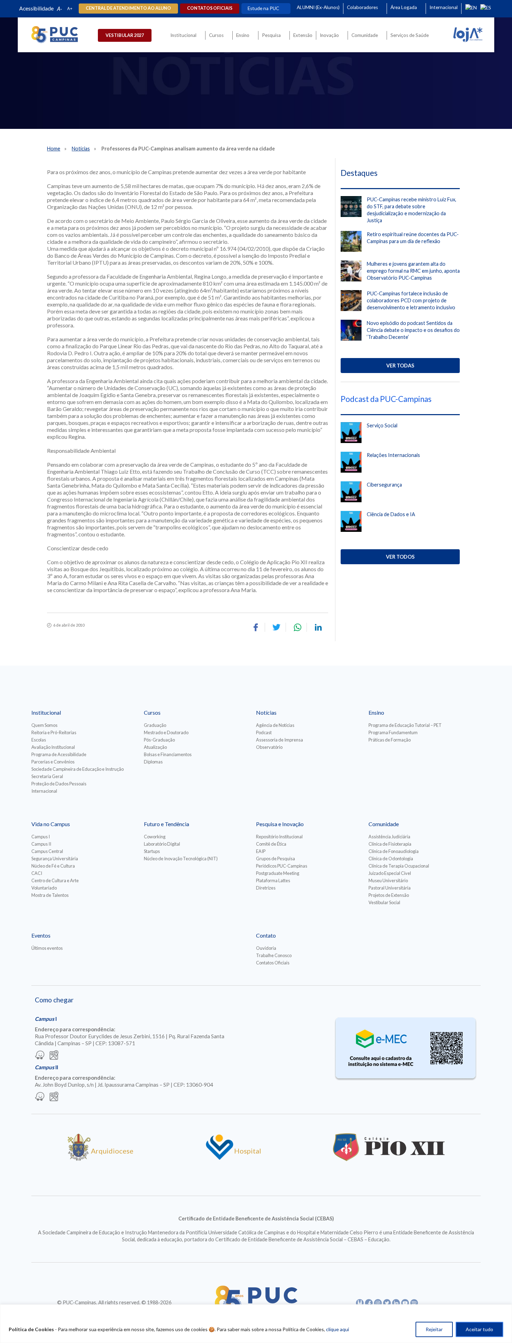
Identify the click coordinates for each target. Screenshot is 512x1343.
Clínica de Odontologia (391, 858)
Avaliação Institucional (53, 747)
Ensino (242, 35)
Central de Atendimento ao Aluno (128, 8)
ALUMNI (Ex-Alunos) (318, 7)
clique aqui (337, 1329)
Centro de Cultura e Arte (55, 880)
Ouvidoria (266, 948)
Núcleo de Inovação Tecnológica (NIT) (181, 858)
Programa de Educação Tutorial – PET (405, 725)
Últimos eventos (47, 948)
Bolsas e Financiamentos (168, 754)
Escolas (38, 740)
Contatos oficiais (209, 8)
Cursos (216, 35)
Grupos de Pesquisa (275, 858)
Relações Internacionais (393, 455)
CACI (36, 873)
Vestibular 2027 (125, 35)
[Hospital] (219, 1158)
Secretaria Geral (47, 776)
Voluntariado (44, 888)
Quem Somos (44, 725)
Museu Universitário (388, 880)
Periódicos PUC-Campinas (281, 866)
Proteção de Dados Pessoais (58, 783)
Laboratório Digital (162, 844)
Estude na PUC (263, 8)
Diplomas (153, 761)
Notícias (81, 149)
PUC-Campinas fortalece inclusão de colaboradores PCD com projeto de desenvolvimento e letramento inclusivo (411, 300)
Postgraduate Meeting (277, 873)
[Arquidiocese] (79, 1158)
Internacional (443, 7)
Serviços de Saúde (409, 35)
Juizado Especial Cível (390, 873)
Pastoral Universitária (390, 888)
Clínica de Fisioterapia (390, 844)
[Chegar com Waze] (40, 1055)
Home (53, 149)
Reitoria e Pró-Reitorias (53, 732)
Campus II (41, 844)
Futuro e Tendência (166, 824)
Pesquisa (271, 35)
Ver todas (400, 365)
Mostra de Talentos (50, 895)
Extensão (302, 35)
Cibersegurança (384, 485)
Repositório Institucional (279, 836)
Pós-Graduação (159, 740)
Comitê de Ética (271, 844)
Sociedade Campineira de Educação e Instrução (77, 769)
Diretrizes (266, 888)
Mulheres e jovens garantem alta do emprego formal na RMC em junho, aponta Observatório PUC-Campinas (413, 271)
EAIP (260, 851)
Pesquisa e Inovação (280, 824)
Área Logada (403, 7)
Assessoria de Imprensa (279, 740)
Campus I (40, 836)
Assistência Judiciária (389, 836)
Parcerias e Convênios (53, 761)
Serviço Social (382, 425)
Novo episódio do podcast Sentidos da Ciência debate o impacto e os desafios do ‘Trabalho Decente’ (413, 330)
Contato (266, 935)
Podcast (264, 732)
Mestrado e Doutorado (166, 732)
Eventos (41, 935)
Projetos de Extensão (389, 895)
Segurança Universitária (54, 858)
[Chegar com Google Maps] (54, 1055)
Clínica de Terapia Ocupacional (399, 866)
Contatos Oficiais (272, 962)
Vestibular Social (384, 902)
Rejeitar (434, 1329)
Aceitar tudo (479, 1329)
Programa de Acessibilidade (58, 754)
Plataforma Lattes (273, 880)
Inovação (329, 35)
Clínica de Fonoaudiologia (394, 851)
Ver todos (400, 557)
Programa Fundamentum (393, 732)
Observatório (269, 747)
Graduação (155, 725)
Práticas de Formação (390, 740)
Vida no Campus (50, 824)
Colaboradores (362, 7)
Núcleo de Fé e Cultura (53, 866)
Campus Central (47, 851)
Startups (152, 851)
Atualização (155, 747)
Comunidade (364, 35)
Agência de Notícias (275, 725)
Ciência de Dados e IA (391, 514)
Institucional (183, 35)
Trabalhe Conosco (274, 955)
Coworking (154, 836)
